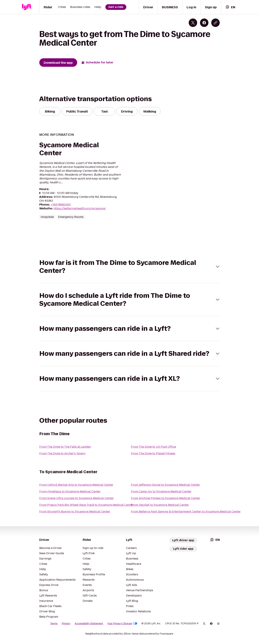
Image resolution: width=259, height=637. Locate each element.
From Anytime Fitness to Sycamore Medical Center (165, 498)
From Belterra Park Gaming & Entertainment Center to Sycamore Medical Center (186, 511)
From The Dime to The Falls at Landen (65, 447)
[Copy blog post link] (215, 22)
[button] (129, 267)
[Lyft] (26, 7)
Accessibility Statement (89, 623)
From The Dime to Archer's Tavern (62, 453)
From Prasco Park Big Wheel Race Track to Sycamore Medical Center (86, 505)
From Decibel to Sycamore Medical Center (160, 505)
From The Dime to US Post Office (153, 447)
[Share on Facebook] (204, 22)
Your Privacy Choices (119, 623)
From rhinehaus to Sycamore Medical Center (70, 491)
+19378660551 (61, 205)
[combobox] (230, 7)
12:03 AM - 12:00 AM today (60, 193)
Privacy (66, 623)
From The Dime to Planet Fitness (153, 453)
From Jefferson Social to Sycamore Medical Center (165, 485)
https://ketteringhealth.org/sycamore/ (80, 208)
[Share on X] (193, 22)
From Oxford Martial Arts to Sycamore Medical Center (76, 485)
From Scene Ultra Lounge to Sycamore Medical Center (76, 498)
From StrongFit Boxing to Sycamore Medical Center (74, 511)
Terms (53, 623)
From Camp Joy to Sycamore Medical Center (161, 491)
